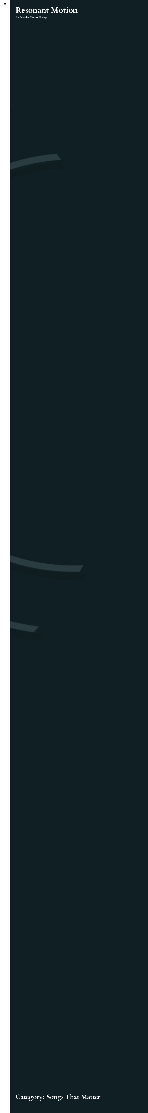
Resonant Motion (47, 10)
